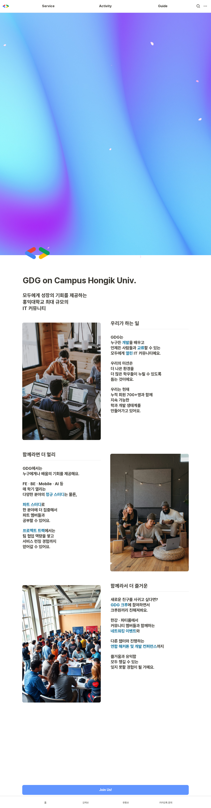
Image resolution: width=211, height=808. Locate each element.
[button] (198, 6)
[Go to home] (5, 6)
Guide (163, 6)
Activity (105, 6)
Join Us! (105, 790)
